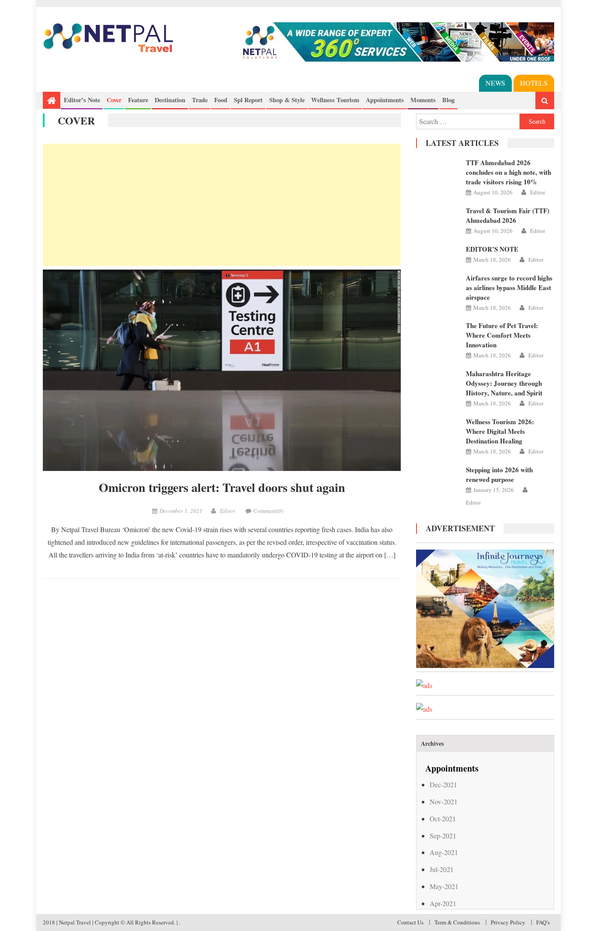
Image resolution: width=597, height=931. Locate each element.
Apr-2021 (443, 903)
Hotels (534, 82)
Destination (170, 99)
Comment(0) (268, 511)
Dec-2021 (443, 784)
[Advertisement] (222, 205)
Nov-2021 (444, 801)
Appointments (385, 99)
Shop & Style (287, 99)
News (495, 82)
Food (220, 99)
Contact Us (410, 922)
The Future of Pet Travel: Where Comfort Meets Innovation (502, 335)
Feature (138, 99)
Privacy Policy (508, 922)
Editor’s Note (82, 99)
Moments (423, 99)
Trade (200, 99)
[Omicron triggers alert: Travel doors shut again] (222, 370)
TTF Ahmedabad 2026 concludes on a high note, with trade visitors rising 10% (508, 172)
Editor (227, 511)
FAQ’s (543, 922)
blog (448, 99)
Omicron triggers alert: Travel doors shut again (222, 487)
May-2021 (444, 886)
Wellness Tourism (335, 99)
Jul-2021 (442, 869)
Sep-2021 (443, 835)
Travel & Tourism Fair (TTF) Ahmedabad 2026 (507, 215)
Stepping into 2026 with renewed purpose (499, 474)
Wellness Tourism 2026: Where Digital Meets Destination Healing (500, 431)
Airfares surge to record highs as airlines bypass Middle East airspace (509, 287)
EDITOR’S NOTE (492, 249)
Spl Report (248, 99)
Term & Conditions (457, 922)
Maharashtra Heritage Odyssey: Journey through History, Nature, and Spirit (504, 383)
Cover (114, 99)
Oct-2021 (443, 818)
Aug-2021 (444, 852)
